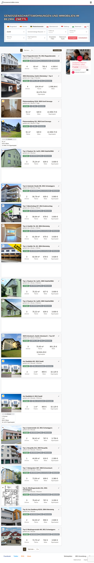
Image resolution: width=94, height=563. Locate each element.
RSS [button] (22, 556)
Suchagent (72, 38)
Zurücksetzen (82, 38)
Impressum (87, 560)
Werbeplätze (68, 556)
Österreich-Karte (62, 38)
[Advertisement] (31, 175)
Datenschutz (77, 560)
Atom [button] (29, 556)
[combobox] (16, 31)
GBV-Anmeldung (80, 556)
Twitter (16, 556)
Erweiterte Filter (52, 38)
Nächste (27, 50)
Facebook (7, 556)
